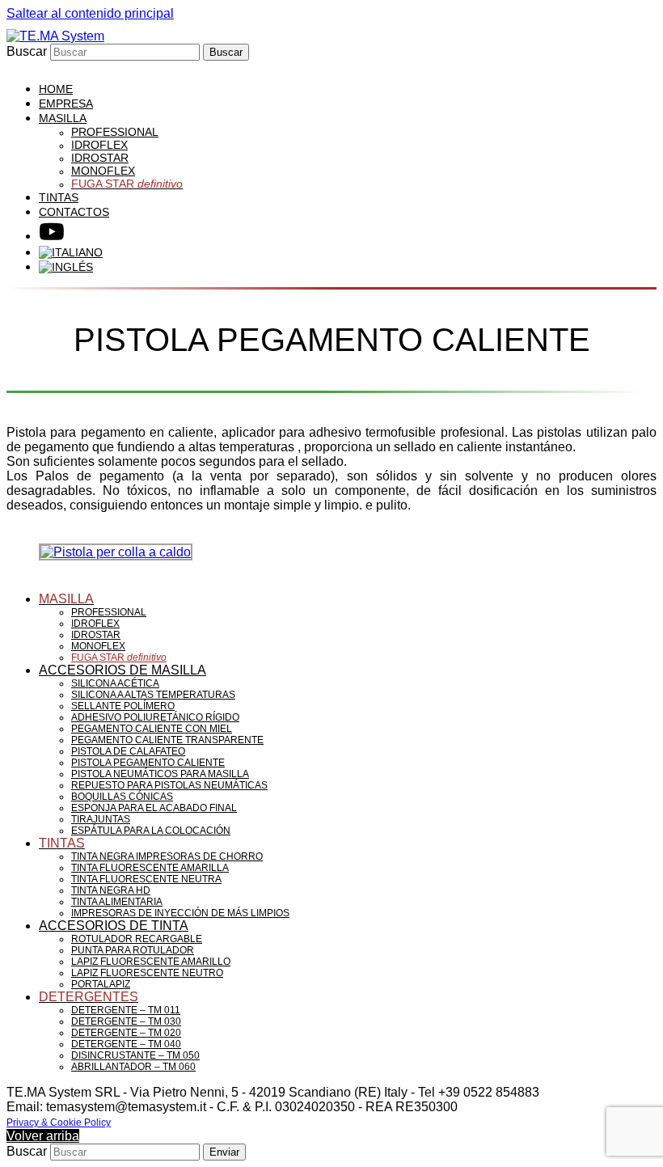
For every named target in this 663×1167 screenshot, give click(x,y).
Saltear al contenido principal (90, 13)
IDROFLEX (95, 623)
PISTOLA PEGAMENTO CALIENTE (148, 762)
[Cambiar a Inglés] (66, 266)
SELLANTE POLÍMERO (123, 706)
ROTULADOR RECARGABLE (136, 939)
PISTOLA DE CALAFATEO (128, 751)
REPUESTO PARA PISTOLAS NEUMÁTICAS (169, 785)
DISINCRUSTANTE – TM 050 (135, 1055)
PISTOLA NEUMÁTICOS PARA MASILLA (160, 774)
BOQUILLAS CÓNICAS (122, 796)
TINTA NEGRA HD (110, 890)
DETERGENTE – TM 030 (126, 1021)
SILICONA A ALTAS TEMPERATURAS (153, 694)
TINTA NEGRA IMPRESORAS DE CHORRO (167, 856)
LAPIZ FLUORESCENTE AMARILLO (150, 961)
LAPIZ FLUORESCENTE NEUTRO (147, 973)
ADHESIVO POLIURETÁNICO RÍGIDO (155, 717)
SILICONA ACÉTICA (115, 683)
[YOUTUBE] (52, 236)
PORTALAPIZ (100, 984)
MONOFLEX (98, 646)
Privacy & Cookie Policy (58, 1122)
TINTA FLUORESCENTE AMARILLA (150, 867)
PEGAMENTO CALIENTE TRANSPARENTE (167, 740)
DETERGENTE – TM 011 (125, 1010)
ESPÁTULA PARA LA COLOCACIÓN (150, 830)
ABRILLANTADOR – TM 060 (133, 1066)
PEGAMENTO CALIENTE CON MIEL (151, 728)
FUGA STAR (119, 657)
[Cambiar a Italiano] (71, 252)
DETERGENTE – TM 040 (126, 1044)
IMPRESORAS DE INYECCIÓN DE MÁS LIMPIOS (180, 913)
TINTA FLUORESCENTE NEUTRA (146, 879)
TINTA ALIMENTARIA (117, 901)
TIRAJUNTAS (100, 819)
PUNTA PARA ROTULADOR (132, 950)
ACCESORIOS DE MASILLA (122, 670)
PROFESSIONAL (108, 612)
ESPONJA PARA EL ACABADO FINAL (154, 808)
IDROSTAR (95, 635)
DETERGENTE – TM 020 (126, 1032)
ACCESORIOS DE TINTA (113, 925)
